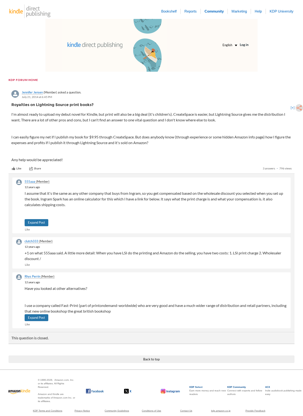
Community (214, 11)
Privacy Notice (82, 410)
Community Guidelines (117, 410)
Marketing (239, 11)
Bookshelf (169, 11)
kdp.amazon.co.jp (221, 410)
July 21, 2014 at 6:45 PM (37, 97)
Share (37, 168)
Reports (190, 11)
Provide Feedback (255, 410)
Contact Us (186, 410)
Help (258, 11)
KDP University (282, 11)
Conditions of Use (151, 410)
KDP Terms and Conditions (47, 410)
